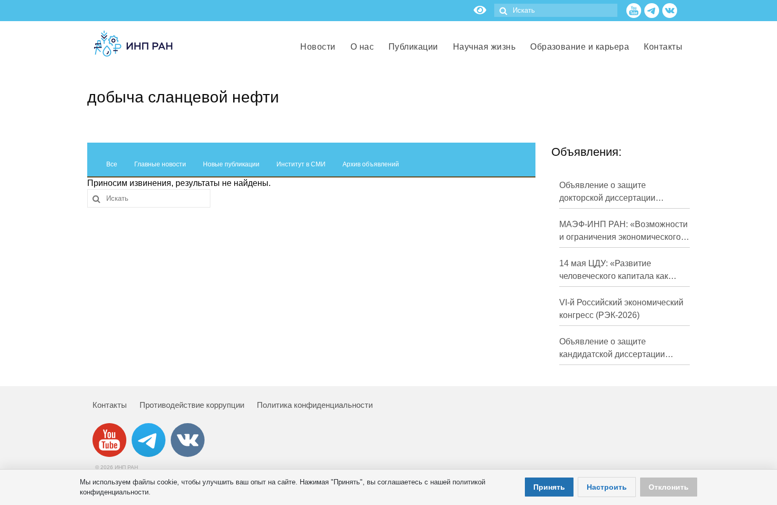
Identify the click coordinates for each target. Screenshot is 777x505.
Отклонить (669, 487)
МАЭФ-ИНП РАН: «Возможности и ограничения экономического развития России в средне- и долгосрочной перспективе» (623, 232)
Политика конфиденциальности (315, 404)
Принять (549, 487)
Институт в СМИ (301, 164)
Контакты (109, 404)
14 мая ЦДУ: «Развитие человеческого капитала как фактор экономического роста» (620, 271)
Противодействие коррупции (192, 404)
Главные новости (160, 164)
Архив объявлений (371, 164)
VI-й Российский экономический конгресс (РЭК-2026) (621, 309)
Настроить (607, 487)
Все (111, 164)
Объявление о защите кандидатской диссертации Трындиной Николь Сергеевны (620, 349)
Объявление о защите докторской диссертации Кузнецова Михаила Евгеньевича (607, 192)
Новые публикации (231, 164)
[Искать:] (555, 10)
